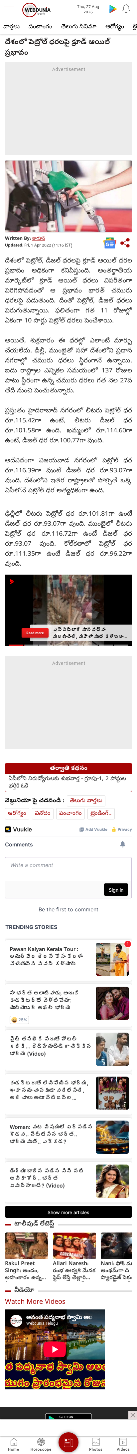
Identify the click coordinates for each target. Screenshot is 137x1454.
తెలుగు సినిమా (78, 27)
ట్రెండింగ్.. (101, 813)
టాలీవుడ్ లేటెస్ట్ (34, 1224)
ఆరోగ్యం (114, 27)
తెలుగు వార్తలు (86, 801)
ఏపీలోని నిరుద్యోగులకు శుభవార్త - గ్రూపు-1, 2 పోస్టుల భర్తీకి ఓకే (67, 782)
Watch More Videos (35, 1302)
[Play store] (113, 8)
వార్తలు (11, 27)
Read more (35, 633)
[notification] (126, 8)
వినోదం (43, 813)
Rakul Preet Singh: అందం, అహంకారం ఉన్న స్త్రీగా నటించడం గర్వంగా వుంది (23, 1271)
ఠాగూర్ (38, 239)
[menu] (10, 10)
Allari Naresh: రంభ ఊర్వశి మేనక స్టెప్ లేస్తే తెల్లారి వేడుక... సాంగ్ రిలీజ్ (74, 1271)
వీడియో (24, 1290)
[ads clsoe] (132, 1415)
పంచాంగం (40, 27)
